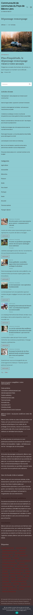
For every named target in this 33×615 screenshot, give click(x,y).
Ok (17, 612)
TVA (16, 586)
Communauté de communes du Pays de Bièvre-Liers (12, 6)
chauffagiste (23, 555)
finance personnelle (8, 566)
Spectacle (24, 584)
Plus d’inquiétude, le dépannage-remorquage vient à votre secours (14, 60)
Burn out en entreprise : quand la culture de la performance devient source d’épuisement (14, 146)
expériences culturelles (9, 563)
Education (4, 174)
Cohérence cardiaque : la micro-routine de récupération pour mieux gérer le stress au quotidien (16, 115)
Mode (2, 183)
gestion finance (7, 568)
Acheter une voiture (7, 548)
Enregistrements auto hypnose (11, 409)
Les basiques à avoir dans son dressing (12, 140)
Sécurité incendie (7, 586)
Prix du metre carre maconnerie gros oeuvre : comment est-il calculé (20, 223)
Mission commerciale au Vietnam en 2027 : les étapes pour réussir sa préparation (16, 121)
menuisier (5, 573)
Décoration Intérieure (24, 560)
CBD (12, 555)
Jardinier (5, 571)
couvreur (16, 558)
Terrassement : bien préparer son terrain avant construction (14, 97)
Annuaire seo (5, 402)
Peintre (13, 576)
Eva (2, 72)
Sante (2, 196)
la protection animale (17, 571)
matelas (28, 571)
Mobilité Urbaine (15, 573)
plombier (13, 578)
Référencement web (7, 397)
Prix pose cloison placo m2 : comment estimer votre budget (15, 153)
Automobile (5, 54)
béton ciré (5, 555)
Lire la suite (5, 236)
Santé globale (6, 584)
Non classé (4, 187)
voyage (4, 589)
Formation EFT (6, 404)
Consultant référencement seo (11, 390)
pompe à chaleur (23, 578)
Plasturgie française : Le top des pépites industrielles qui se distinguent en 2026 (16, 135)
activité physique (21, 548)
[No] (31, 610)
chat (16, 555)
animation (22, 550)
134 (6, 372)
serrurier (16, 584)
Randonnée (5, 581)
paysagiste (5, 576)
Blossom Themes (12, 603)
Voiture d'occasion (25, 586)
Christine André (6, 407)
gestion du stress (22, 566)
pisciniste (20, 576)
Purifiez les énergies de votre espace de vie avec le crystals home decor (15, 128)
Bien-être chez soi (7, 553)
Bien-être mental (20, 553)
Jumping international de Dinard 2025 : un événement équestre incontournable (20, 308)
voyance (21, 589)
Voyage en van (12, 589)
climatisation (6, 558)
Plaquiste (5, 578)
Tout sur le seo (5, 400)
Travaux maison (6, 205)
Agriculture (4, 165)
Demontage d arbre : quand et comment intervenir (15, 102)
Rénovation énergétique (18, 581)
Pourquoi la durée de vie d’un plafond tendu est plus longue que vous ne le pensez (19, 353)
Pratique (3, 192)
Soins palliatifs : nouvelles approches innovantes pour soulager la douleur (18, 264)
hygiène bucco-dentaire (21, 568)
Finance (3, 178)
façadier (21, 563)
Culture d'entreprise (8, 560)
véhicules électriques (9, 591)
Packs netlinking (6, 395)
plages (27, 576)
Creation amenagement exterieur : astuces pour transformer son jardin (14, 108)
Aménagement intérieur (9, 550)
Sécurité (3, 201)
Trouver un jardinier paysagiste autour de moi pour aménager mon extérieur (20, 244)
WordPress (27, 603)
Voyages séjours (6, 210)
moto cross (26, 573)
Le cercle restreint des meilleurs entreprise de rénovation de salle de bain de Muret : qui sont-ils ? (20, 330)
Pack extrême (5, 388)
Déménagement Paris (8, 393)
